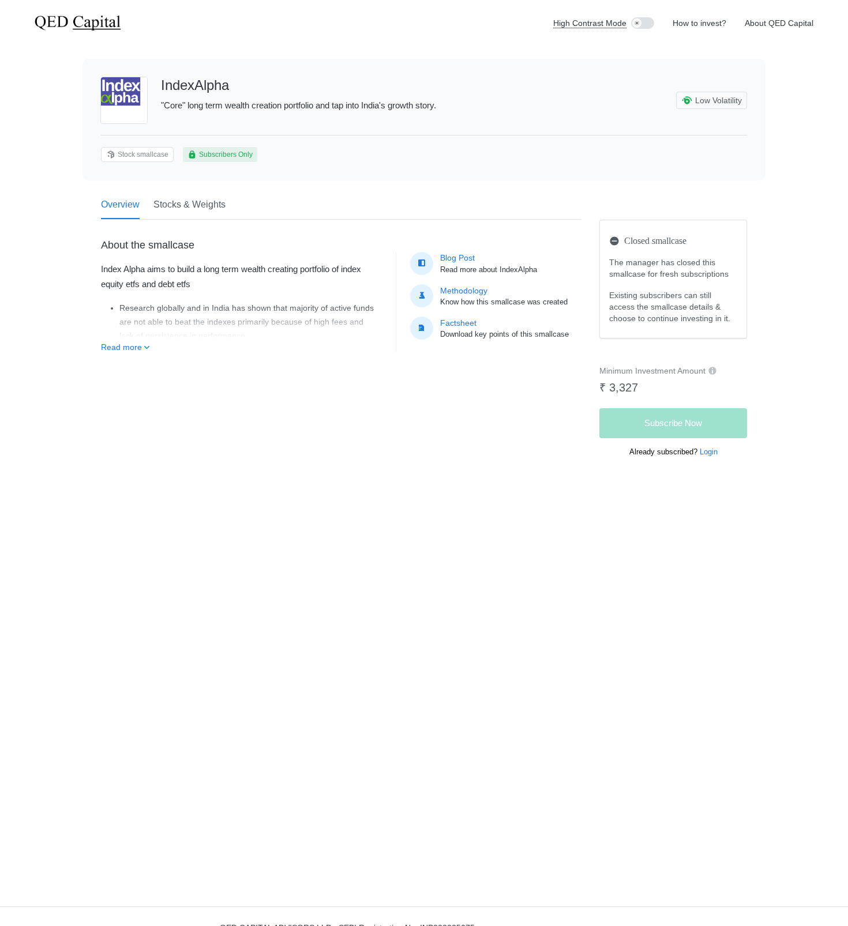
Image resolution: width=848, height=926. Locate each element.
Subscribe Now (673, 423)
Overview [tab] (120, 204)
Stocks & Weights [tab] (189, 204)
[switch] (642, 23)
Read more (121, 347)
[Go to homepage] (78, 23)
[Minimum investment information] (712, 370)
